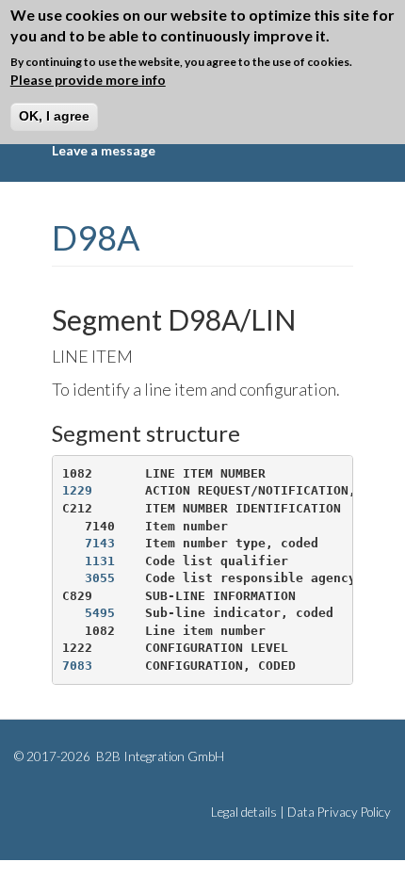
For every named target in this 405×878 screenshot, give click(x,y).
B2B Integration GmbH (158, 756)
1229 (77, 490)
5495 (100, 613)
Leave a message (103, 150)
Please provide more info (88, 80)
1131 (100, 561)
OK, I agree (54, 115)
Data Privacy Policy (339, 812)
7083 (77, 665)
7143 (100, 543)
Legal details (244, 812)
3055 (100, 578)
